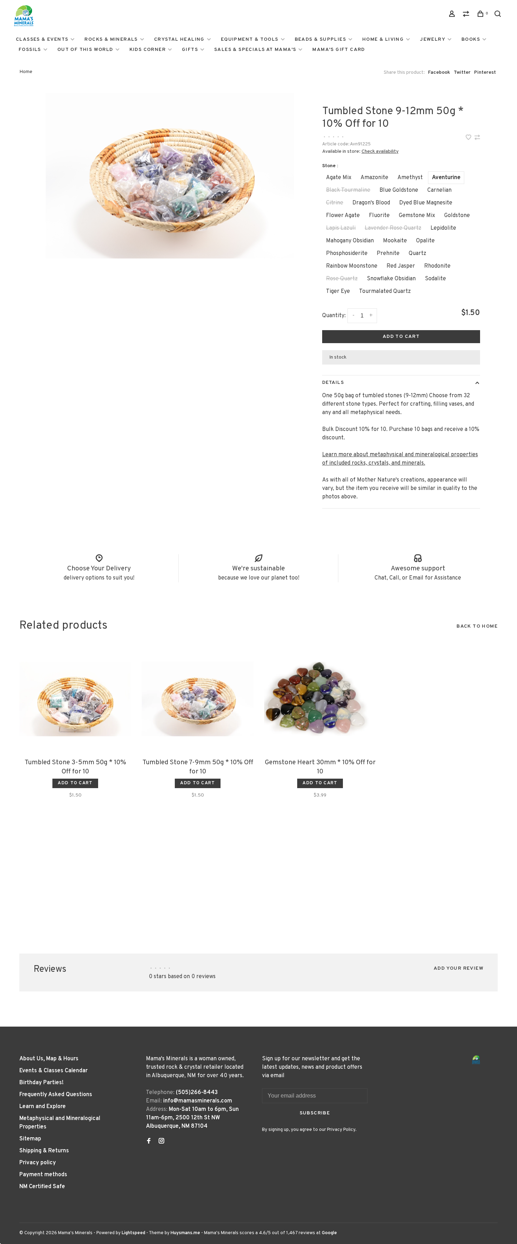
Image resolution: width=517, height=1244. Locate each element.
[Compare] (467, 15)
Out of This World (85, 50)
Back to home (477, 626)
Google (329, 1233)
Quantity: (334, 315)
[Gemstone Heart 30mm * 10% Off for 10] (320, 699)
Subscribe (315, 1113)
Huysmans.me (186, 1233)
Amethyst (410, 177)
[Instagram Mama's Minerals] (161, 1141)
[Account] (453, 15)
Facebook (439, 73)
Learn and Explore (42, 1106)
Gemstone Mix (417, 215)
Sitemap (30, 1138)
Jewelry (432, 39)
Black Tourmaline (348, 190)
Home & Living (383, 39)
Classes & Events (42, 39)
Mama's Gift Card (338, 50)
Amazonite (374, 177)
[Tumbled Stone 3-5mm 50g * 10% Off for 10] (75, 699)
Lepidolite (443, 228)
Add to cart (401, 337)
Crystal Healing (179, 39)
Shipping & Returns (44, 1150)
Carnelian (439, 190)
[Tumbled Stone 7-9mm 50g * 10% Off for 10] (198, 699)
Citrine (334, 203)
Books (470, 39)
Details (333, 383)
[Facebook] (149, 1141)
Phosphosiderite (347, 253)
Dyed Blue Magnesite (425, 203)
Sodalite (435, 278)
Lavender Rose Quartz (393, 228)
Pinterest (485, 73)
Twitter (462, 73)
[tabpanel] (170, 175)
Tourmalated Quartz (385, 291)
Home (25, 72)
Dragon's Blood (371, 203)
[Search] (498, 15)
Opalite (425, 240)
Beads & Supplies (320, 39)
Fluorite (379, 215)
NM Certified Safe (42, 1186)
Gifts (190, 50)
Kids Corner (147, 50)
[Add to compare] (477, 138)
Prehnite (388, 253)
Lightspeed (133, 1233)
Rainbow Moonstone (351, 266)
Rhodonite (437, 266)
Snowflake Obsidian (391, 278)
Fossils (30, 50)
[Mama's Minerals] (476, 1060)
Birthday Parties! (41, 1082)
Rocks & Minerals (111, 39)
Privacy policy (37, 1162)
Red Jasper (401, 266)
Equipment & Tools (250, 39)
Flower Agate (343, 215)
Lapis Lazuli (341, 228)
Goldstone (457, 215)
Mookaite (395, 240)
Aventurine (446, 177)
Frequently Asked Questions (55, 1094)
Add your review (459, 968)
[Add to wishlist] (469, 138)
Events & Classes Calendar (53, 1070)
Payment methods (43, 1174)
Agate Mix (338, 177)
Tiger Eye (338, 291)
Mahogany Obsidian (350, 240)
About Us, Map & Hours (48, 1058)
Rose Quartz (342, 278)
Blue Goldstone (398, 190)
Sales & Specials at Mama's (255, 50)
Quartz (417, 253)
